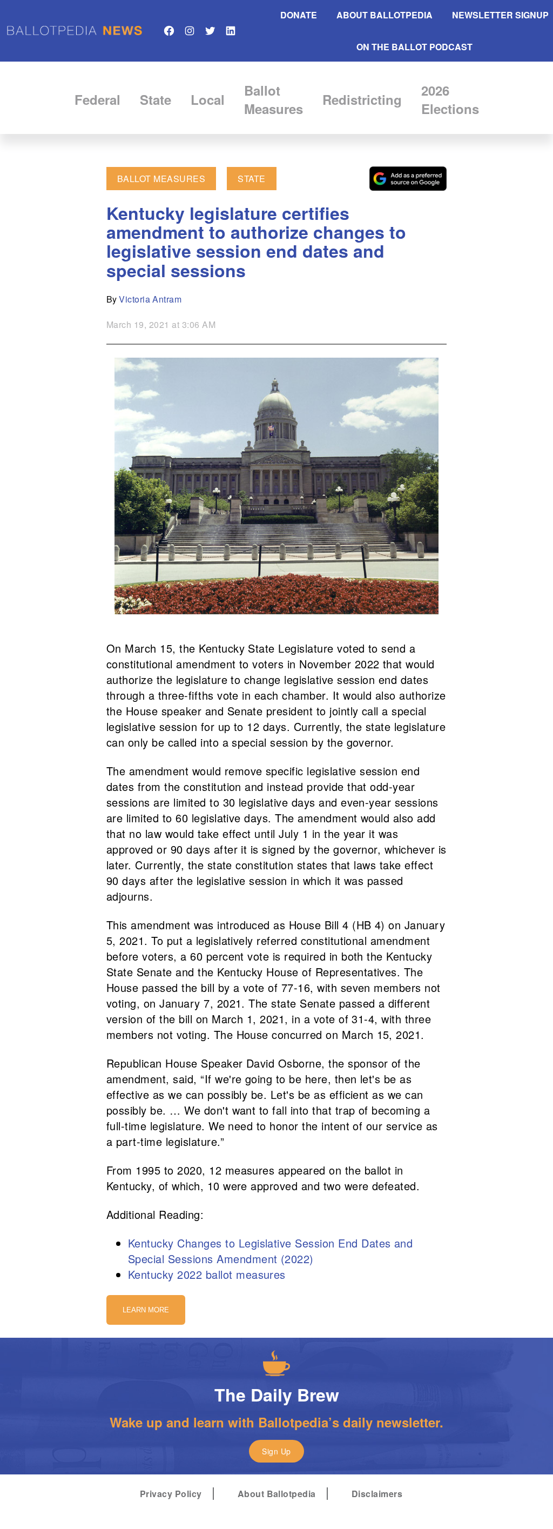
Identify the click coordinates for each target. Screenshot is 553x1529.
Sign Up (276, 1451)
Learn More (146, 1310)
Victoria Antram (150, 299)
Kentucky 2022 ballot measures (207, 1274)
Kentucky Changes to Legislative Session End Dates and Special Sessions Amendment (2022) (270, 1250)
